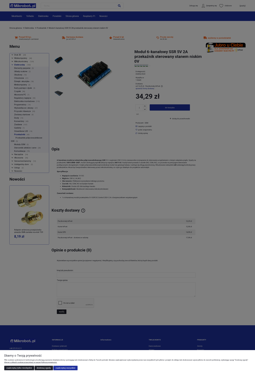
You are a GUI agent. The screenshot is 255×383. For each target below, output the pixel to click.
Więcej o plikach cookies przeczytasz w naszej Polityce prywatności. (30, 362)
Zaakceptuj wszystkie (65, 368)
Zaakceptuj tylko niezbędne (19, 368)
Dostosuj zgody (44, 368)
